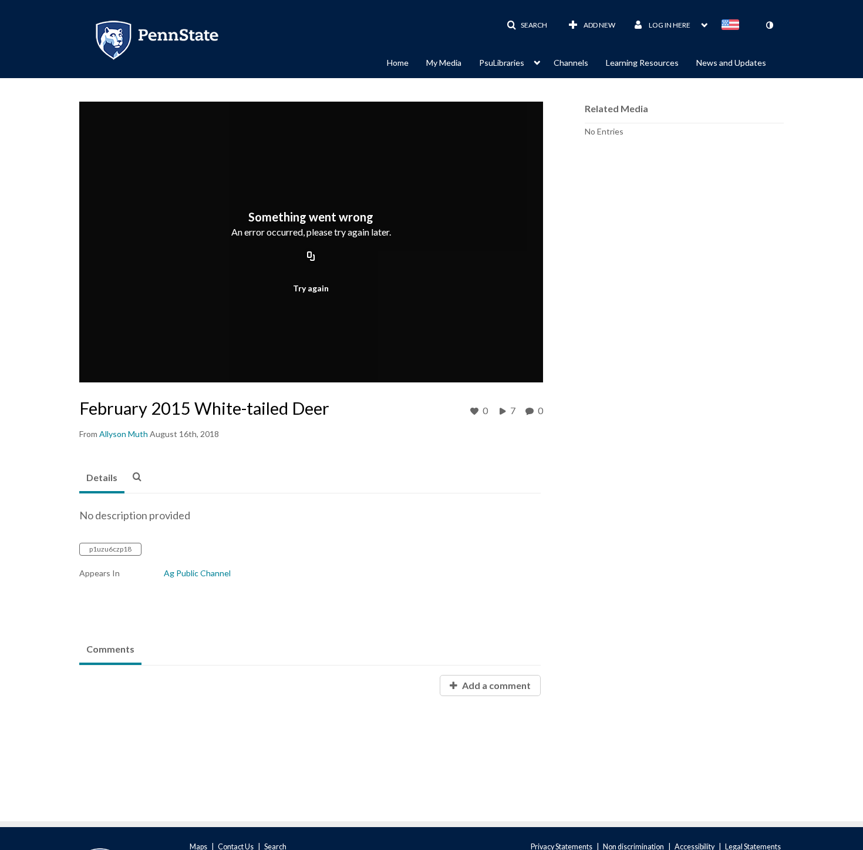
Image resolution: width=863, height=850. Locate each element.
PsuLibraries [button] (501, 63)
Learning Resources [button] (642, 63)
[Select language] (732, 26)
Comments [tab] (110, 648)
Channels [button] (571, 63)
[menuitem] (406, 61)
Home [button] (398, 63)
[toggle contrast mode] (769, 25)
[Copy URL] (311, 257)
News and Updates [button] (731, 63)
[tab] (101, 478)
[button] (527, 25)
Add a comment (495, 685)
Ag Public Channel (197, 573)
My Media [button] (443, 63)
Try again (311, 288)
